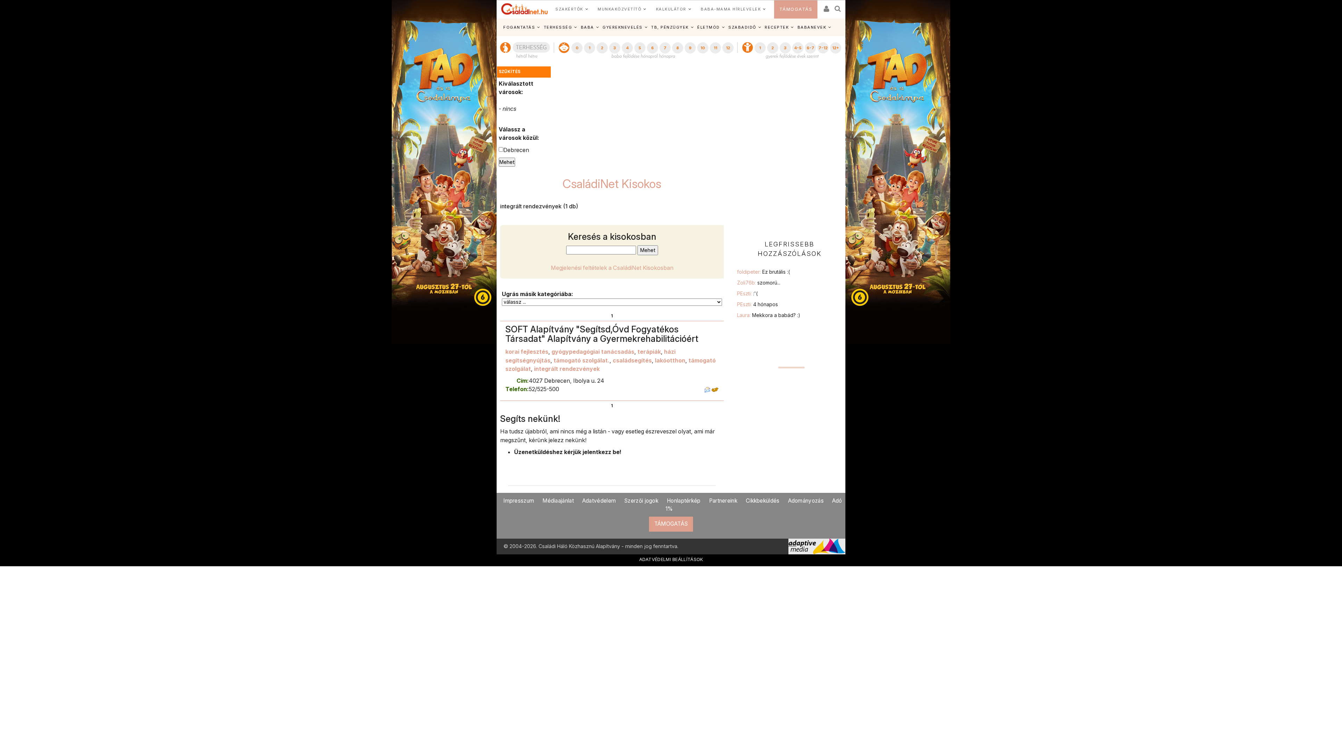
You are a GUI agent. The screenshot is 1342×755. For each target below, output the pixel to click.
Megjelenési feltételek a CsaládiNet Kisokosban (612, 267)
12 (728, 47)
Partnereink (723, 500)
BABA (587, 27)
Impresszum (518, 500)
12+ (835, 47)
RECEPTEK (777, 27)
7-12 (823, 47)
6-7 (810, 47)
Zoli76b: (758, 283)
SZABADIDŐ (742, 27)
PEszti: (747, 293)
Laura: (768, 315)
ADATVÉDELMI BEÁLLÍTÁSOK (671, 559)
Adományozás (806, 500)
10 (702, 47)
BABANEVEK (812, 27)
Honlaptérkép (684, 500)
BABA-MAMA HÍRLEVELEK (731, 9)
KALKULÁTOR (671, 9)
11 (715, 47)
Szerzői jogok (641, 500)
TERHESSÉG (558, 27)
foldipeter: (763, 272)
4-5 (797, 47)
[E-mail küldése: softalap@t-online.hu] (707, 389)
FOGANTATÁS (519, 27)
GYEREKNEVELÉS (623, 27)
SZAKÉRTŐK (569, 9)
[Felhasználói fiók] (826, 6)
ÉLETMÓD (708, 27)
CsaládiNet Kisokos (612, 184)
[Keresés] (838, 6)
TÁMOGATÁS (796, 9)
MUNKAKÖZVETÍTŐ (619, 9)
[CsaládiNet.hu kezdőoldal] (525, 9)
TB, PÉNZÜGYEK (670, 27)
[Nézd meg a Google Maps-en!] (715, 389)
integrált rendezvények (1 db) (539, 206)
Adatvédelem (599, 500)
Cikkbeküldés (763, 500)
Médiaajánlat (558, 500)
